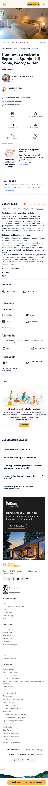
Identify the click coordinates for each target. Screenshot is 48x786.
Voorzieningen (22, 43)
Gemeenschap (8, 616)
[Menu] (43, 4)
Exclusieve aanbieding (11, 733)
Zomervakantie (8, 696)
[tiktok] (13, 579)
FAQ (4, 655)
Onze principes (8, 629)
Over (4, 603)
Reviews (42, 43)
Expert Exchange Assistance (13, 721)
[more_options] (4, 782)
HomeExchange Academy (12, 672)
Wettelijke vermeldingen (25, 754)
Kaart (34, 43)
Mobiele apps (8, 612)
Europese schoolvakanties (12, 678)
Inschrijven (24, 425)
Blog (4, 609)
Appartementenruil (9, 693)
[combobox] (18, 760)
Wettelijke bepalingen (13, 750)
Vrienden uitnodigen (10, 645)
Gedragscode (29, 750)
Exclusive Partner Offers (11, 724)
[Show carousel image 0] (24, 23)
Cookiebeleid (9, 754)
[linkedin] (18, 579)
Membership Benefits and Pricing (14, 715)
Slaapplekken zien (9, 144)
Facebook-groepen (9, 669)
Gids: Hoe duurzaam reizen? (13, 675)
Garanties (6, 642)
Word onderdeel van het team (13, 606)
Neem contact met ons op (12, 658)
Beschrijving (8, 43)
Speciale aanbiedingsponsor (13, 699)
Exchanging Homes (10, 702)
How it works (7, 727)
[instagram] (9, 579)
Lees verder (23, 165)
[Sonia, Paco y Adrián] (6, 78)
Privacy (39, 750)
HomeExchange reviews (11, 742)
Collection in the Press (10, 705)
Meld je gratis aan (33, 4)
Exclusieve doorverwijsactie (12, 690)
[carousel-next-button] (43, 23)
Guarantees (7, 711)
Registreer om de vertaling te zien (35, 204)
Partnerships (7, 739)
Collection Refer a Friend (11, 708)
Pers (4, 619)
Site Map (40, 754)
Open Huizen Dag (9, 687)
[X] (22, 579)
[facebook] (4, 579)
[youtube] (27, 579)
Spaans (40, 209)
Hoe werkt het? (8, 632)
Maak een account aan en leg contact (27, 782)
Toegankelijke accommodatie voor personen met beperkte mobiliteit (23, 683)
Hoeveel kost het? (9, 639)
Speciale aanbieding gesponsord (14, 718)
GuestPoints (7, 635)
